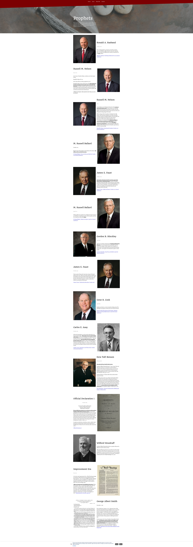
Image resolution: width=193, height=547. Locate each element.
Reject (121, 544)
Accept (116, 544)
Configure (74, 545)
